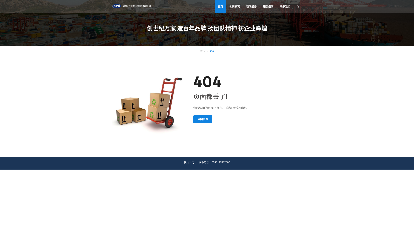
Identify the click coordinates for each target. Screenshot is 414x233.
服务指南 (268, 6)
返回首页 (203, 119)
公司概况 (234, 6)
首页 (220, 6)
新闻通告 (251, 6)
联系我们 (285, 6)
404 (211, 51)
